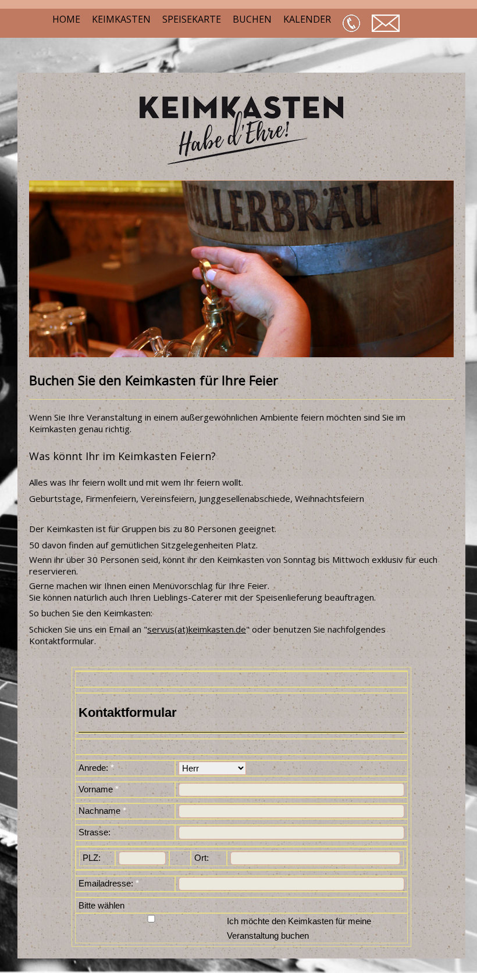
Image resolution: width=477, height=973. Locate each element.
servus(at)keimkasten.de (196, 629)
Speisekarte (191, 19)
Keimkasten (121, 19)
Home (66, 19)
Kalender (307, 19)
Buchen (252, 19)
